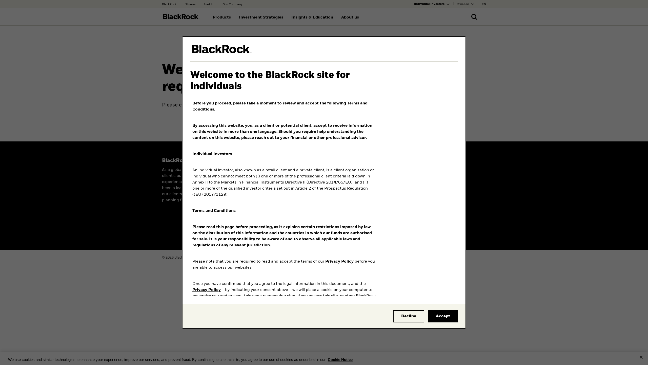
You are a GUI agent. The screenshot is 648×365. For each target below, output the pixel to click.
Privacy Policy (339, 262)
